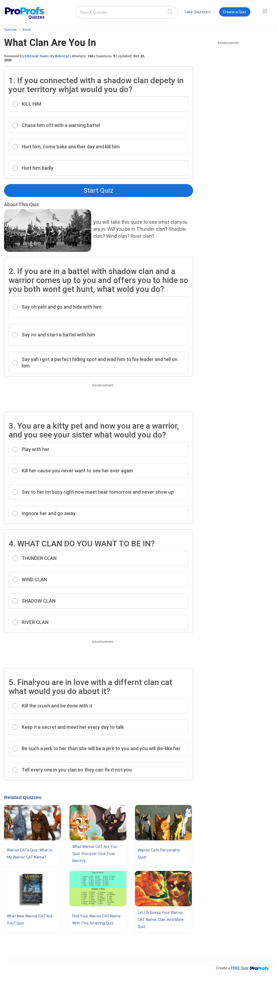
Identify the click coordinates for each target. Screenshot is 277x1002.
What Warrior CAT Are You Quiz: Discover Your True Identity (94, 853)
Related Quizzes (22, 797)
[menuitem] (197, 12)
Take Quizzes (196, 12)
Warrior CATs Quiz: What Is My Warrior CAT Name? (29, 853)
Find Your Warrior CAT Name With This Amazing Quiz (96, 919)
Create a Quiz (234, 12)
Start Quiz (98, 190)
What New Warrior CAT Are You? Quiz (29, 919)
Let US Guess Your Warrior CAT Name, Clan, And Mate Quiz (161, 919)
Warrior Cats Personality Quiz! (159, 853)
